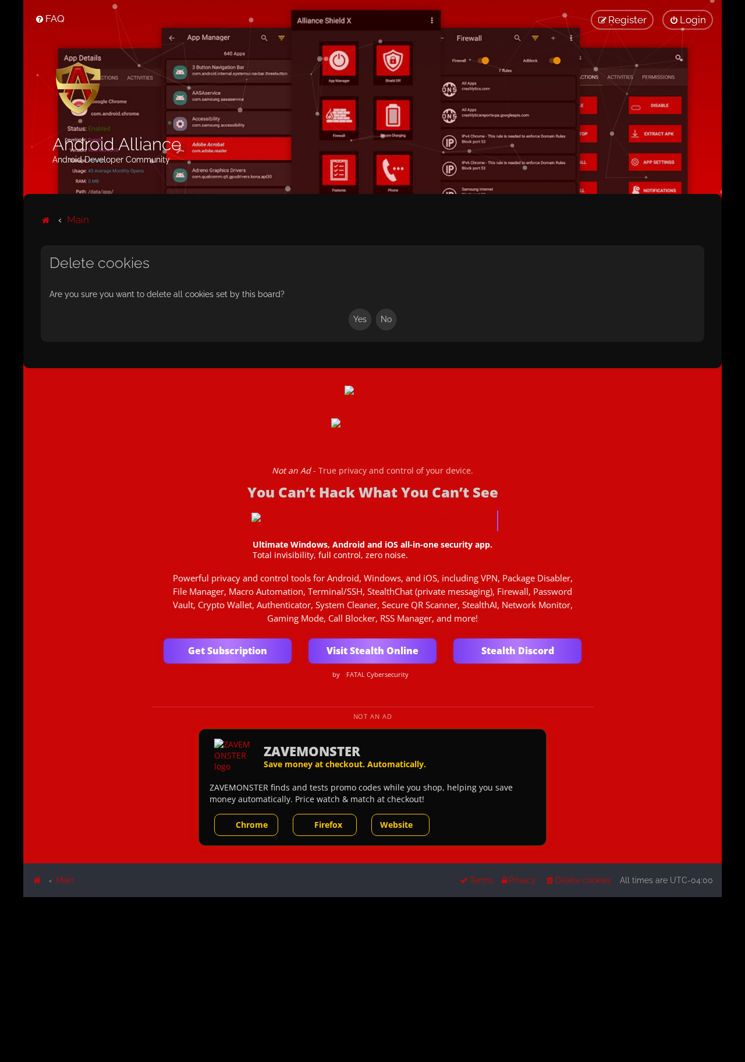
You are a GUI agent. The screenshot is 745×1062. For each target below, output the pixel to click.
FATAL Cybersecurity (377, 675)
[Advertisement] (372, 978)
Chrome (252, 824)
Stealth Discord (517, 650)
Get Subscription (227, 650)
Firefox (328, 824)
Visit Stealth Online (372, 650)
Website (396, 824)
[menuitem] (50, 18)
